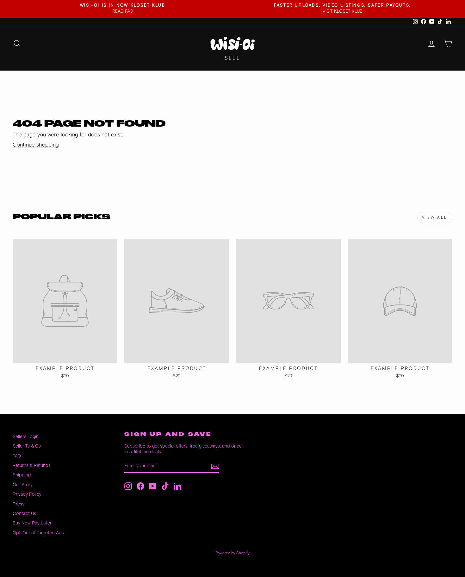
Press (18, 504)
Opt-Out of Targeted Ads (38, 533)
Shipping (22, 475)
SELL (232, 58)
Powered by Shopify (232, 553)
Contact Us (24, 514)
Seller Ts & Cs (27, 446)
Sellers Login (26, 437)
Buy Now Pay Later (32, 523)
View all (435, 217)
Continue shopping (36, 144)
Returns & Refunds (32, 465)
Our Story (23, 485)
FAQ (17, 456)
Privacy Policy (27, 494)
